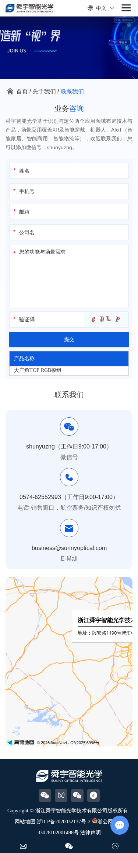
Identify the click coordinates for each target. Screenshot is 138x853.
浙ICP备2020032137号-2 (64, 821)
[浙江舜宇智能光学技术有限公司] (29, 8)
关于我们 (44, 91)
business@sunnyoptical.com (69, 548)
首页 (22, 91)
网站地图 (25, 821)
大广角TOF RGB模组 (37, 370)
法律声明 (90, 832)
